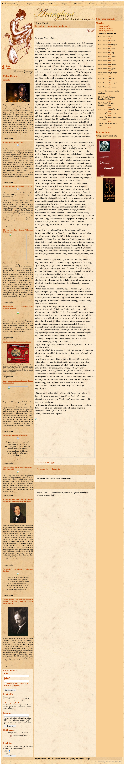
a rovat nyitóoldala (105, 31)
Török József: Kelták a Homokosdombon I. (106, 104)
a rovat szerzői (103, 26)
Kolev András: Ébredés (106, 79)
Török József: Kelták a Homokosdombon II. (106, 98)
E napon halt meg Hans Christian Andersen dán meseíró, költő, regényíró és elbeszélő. (18, 500)
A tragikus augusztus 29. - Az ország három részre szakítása (18, 382)
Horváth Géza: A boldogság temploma (108, 92)
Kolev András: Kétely (106, 53)
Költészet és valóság (10, 4)
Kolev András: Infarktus (107, 65)
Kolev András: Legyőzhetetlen (109, 109)
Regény (30, 4)
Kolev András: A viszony (107, 87)
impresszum (40, 759)
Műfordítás (78, 4)
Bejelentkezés (8, 68)
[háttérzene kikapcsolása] (20, 735)
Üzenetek (103, 4)
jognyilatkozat (77, 759)
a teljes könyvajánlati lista (107, 136)
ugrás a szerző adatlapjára (45, 462)
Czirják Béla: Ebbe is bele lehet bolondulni (110, 118)
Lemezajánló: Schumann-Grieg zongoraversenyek (18, 307)
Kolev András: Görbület (107, 49)
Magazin (65, 4)
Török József (41, 23)
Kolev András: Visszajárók (108, 83)
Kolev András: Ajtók (105, 36)
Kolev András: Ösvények (107, 44)
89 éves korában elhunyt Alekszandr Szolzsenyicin (18, 231)
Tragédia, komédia (45, 4)
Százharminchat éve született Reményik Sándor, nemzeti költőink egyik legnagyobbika (18, 601)
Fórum (92, 4)
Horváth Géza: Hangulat (107, 113)
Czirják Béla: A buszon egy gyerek (108, 124)
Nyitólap (116, 4)
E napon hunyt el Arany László (13, 142)
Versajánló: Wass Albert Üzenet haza (15, 435)
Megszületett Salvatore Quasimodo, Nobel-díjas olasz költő (18, 468)
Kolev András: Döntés (106, 61)
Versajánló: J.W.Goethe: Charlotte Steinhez (18, 570)
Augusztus (6, 80)
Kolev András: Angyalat (107, 69)
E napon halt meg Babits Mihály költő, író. (17, 186)
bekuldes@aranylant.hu (12, 703)
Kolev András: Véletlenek (107, 57)
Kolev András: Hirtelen (106, 40)
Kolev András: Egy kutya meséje (107, 74)
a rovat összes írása (105, 28)
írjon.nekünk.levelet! (58, 759)
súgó (88, 759)
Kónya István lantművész (18, 733)
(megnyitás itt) (8, 138)
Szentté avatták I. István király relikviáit (17, 342)
